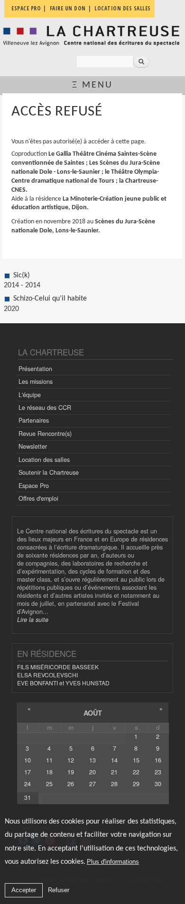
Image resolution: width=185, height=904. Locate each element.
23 (158, 772)
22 (136, 772)
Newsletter (32, 446)
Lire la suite (32, 619)
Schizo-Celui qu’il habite (50, 298)
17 (27, 772)
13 (92, 760)
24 (27, 784)
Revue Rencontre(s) (45, 433)
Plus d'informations (113, 861)
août (92, 713)
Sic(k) (21, 275)
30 (158, 784)
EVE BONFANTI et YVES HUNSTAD (63, 683)
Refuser (58, 890)
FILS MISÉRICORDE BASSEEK (58, 667)
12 (70, 760)
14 (114, 760)
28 (114, 784)
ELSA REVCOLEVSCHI (47, 675)
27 (92, 784)
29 (136, 784)
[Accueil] (92, 35)
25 (49, 784)
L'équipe (29, 394)
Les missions (35, 381)
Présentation (35, 368)
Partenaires (33, 420)
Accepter (23, 890)
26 (70, 784)
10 (27, 760)
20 (92, 772)
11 (49, 760)
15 (136, 760)
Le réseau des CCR (44, 407)
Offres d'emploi (38, 498)
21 (114, 772)
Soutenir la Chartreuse (48, 472)
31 (27, 797)
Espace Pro (33, 485)
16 (158, 760)
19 (70, 772)
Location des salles (44, 459)
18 (49, 772)
